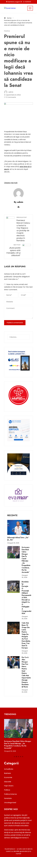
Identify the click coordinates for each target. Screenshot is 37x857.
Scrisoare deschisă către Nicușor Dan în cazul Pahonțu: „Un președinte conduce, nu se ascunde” (26, 559)
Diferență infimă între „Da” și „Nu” (18, 538)
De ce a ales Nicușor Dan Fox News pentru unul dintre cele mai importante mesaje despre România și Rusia (26, 672)
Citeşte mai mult (10, 183)
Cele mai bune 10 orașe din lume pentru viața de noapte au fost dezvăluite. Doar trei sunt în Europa (26, 635)
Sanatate (8, 798)
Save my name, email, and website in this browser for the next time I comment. (18, 287)
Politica (7, 31)
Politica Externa (10, 794)
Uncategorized (10, 802)
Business (7, 773)
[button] (14, 756)
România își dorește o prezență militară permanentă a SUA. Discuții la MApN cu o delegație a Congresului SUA (26, 597)
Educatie (7, 781)
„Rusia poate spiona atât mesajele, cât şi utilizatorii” (13, 250)
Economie (8, 777)
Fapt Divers (8, 786)
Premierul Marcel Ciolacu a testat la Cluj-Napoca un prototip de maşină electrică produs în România (23, 229)
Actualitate (8, 769)
